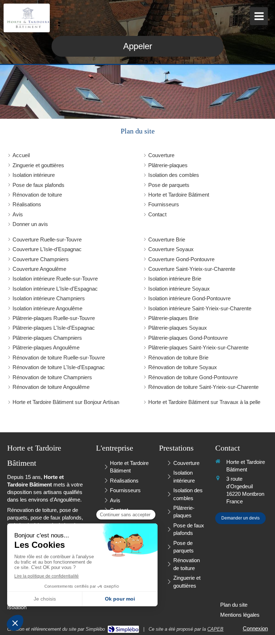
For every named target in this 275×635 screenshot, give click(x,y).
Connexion (255, 628)
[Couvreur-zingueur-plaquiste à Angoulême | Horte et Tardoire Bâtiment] (28, 18)
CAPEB (215, 629)
